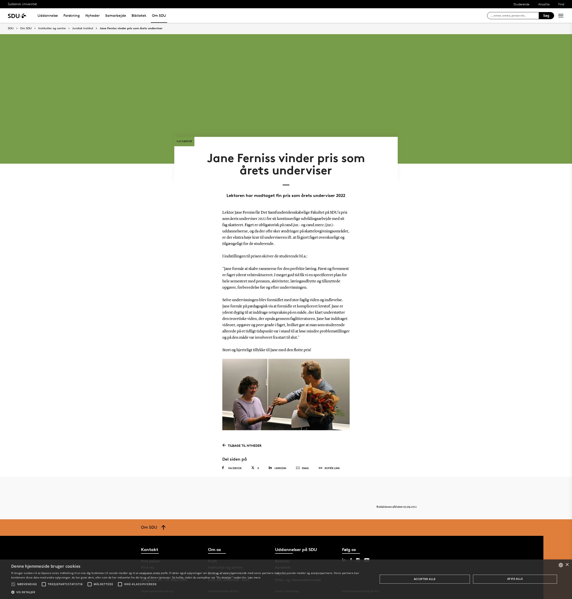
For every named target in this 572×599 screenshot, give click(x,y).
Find (561, 4)
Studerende (521, 4)
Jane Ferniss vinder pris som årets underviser (131, 28)
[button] (13, 584)
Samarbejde (115, 15)
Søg (546, 15)
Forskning (71, 15)
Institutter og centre (52, 28)
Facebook (235, 468)
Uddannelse (48, 15)
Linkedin (280, 468)
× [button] (567, 564)
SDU (11, 28)
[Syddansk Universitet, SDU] (17, 15)
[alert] (286, 579)
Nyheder (92, 15)
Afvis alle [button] (515, 579)
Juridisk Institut (82, 28)
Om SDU (159, 15)
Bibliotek (139, 15)
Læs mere (254, 577)
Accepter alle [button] (425, 579)
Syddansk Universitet (22, 4)
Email (305, 468)
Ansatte (543, 4)
